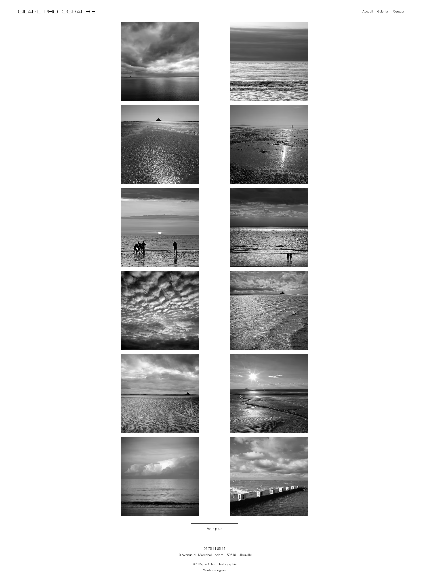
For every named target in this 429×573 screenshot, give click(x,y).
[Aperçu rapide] (159, 61)
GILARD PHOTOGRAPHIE (56, 12)
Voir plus (214, 528)
